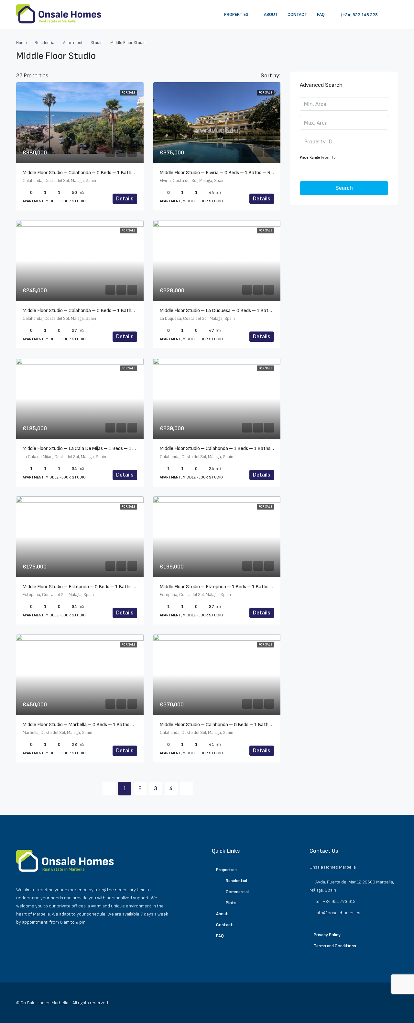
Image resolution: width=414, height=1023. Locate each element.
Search (344, 188)
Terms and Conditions (335, 946)
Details (125, 198)
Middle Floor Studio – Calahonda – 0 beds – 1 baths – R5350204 (92, 173)
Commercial (237, 891)
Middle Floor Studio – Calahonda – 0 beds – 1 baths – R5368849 (93, 311)
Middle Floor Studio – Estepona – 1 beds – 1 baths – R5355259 (228, 587)
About (271, 14)
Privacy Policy (327, 935)
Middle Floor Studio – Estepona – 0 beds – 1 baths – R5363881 (91, 587)
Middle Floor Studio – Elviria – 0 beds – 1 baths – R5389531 (225, 173)
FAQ (321, 14)
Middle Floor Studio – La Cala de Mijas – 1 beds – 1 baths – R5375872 (98, 448)
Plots (231, 902)
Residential (45, 42)
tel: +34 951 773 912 (335, 901)
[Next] (186, 788)
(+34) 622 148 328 (359, 14)
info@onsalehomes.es (337, 913)
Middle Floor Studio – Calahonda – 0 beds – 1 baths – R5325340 (229, 725)
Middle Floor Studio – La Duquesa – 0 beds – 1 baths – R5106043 (231, 311)
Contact (297, 14)
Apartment (73, 42)
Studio (97, 42)
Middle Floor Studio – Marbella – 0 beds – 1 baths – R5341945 (90, 725)
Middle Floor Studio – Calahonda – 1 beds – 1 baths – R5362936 (230, 448)
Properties (236, 14)
